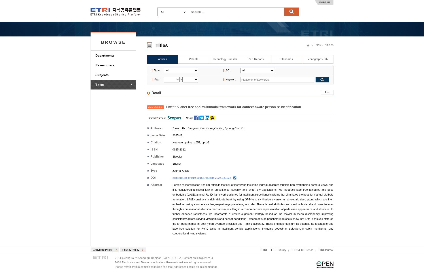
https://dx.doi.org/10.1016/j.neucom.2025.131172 (201, 177)
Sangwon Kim (196, 128)
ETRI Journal (325, 250)
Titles (99, 84)
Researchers (104, 65)
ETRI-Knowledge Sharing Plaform (116, 12)
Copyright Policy (102, 249)
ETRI (264, 250)
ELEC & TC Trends (302, 250)
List (327, 92)
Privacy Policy (130, 249)
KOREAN (324, 2)
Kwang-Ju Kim (214, 128)
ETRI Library (278, 250)
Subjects (102, 75)
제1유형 (324, 264)
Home (308, 46)
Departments (105, 55)
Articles (329, 45)
